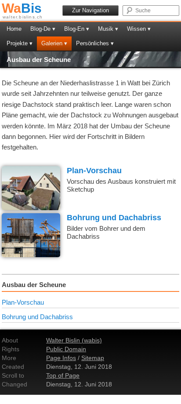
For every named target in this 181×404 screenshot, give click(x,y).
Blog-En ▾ (76, 28)
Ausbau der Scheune (39, 59)
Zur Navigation (90, 10)
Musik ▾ (108, 28)
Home (14, 28)
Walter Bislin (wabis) (74, 340)
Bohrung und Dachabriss (114, 217)
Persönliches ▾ (95, 43)
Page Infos (61, 357)
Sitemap (92, 357)
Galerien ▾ (54, 43)
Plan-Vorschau (94, 170)
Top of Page (63, 375)
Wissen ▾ (139, 28)
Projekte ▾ (20, 43)
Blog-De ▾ (42, 28)
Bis (22, 8)
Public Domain (66, 349)
